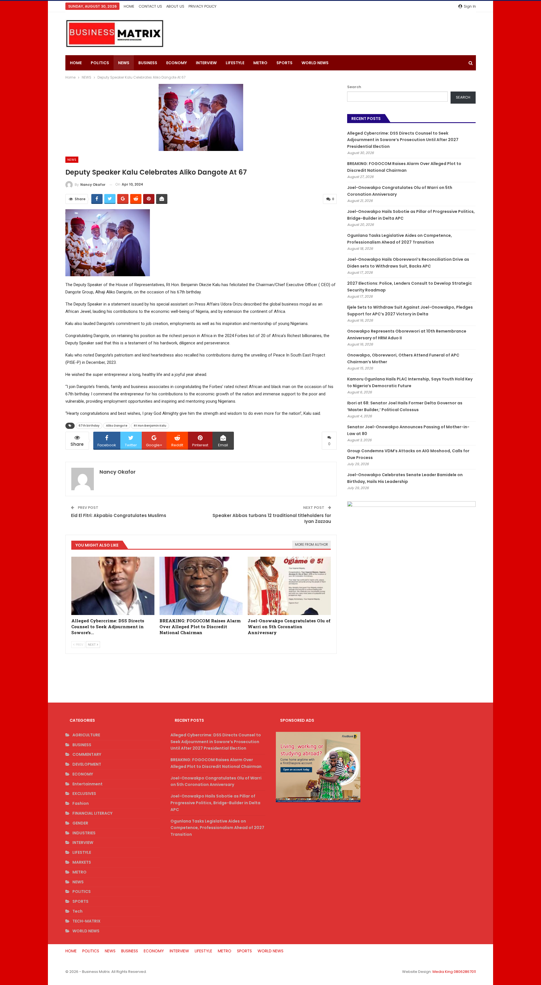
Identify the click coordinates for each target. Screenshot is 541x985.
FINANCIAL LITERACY (92, 813)
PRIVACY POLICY (202, 6)
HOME (129, 6)
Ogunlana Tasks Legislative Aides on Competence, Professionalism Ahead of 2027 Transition (217, 827)
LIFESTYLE (235, 63)
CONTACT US (150, 6)
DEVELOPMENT (86, 764)
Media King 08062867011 (454, 971)
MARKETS (81, 862)
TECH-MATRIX (86, 921)
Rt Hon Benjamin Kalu (150, 426)
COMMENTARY (86, 754)
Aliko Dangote (116, 426)
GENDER (80, 823)
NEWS (123, 63)
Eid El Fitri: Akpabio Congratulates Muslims (118, 515)
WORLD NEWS (315, 63)
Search (354, 87)
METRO (260, 63)
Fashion (80, 803)
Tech (77, 911)
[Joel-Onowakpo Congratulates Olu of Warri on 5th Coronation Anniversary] (289, 586)
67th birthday (89, 426)
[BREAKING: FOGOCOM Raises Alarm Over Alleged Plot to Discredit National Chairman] (201, 586)
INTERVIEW (206, 63)
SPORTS (284, 63)
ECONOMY (176, 63)
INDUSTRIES (84, 833)
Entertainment (87, 784)
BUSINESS (147, 63)
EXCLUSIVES (84, 793)
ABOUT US (175, 6)
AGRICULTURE (86, 735)
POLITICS (100, 63)
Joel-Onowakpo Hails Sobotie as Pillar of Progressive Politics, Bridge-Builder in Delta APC (215, 802)
